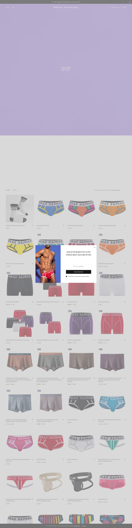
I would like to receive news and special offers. (78, 276)
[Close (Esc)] (95, 247)
